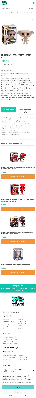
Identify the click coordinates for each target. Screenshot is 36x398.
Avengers (27, 79)
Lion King (24, 87)
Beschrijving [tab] (9, 109)
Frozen (3, 85)
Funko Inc (8, 99)
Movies (26, 89)
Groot (12, 85)
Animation (13, 79)
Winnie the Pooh (29, 97)
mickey (21, 89)
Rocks (26, 93)
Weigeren (18, 392)
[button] (33, 370)
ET (31, 83)
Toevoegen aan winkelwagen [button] (18, 176)
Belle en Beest (10, 81)
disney (14, 83)
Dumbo (27, 83)
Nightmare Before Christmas (19, 91)
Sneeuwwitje (5, 95)
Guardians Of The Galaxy (22, 85)
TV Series (20, 97)
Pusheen (20, 93)
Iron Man (12, 87)
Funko (11, 74)
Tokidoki (14, 97)
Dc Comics (25, 81)
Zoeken (31, 8)
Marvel (11, 89)
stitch (25, 95)
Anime (18, 79)
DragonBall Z (21, 83)
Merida (16, 89)
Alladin (7, 79)
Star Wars (20, 95)
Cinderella (19, 81)
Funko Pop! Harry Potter (20, 74)
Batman (3, 81)
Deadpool (9, 83)
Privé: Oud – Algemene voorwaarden (18, 395)
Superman (31, 95)
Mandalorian (5, 89)
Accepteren (18, 387)
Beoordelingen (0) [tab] (25, 110)
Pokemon (11, 93)
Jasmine (17, 87)
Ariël (22, 79)
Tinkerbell (8, 97)
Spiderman (13, 95)
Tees (2, 97)
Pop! (16, 93)
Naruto (7, 91)
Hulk (7, 87)
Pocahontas (4, 93)
